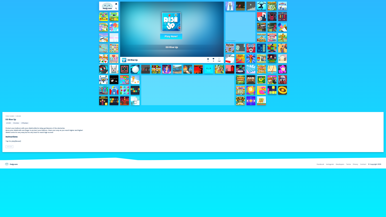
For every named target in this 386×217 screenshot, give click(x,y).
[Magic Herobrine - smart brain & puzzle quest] (103, 100)
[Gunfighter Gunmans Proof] (229, 48)
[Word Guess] (114, 100)
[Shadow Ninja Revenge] (261, 6)
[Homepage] (107, 6)
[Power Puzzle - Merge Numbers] (250, 90)
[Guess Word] (135, 90)
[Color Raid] (282, 48)
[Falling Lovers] (114, 58)
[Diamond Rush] (250, 69)
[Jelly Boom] (124, 90)
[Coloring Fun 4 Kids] (261, 79)
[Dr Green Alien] (250, 6)
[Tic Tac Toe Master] (261, 48)
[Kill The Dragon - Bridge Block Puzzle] (124, 100)
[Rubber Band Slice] (261, 90)
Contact (363, 164)
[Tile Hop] (135, 100)
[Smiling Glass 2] (114, 69)
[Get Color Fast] (240, 58)
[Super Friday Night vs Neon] (240, 69)
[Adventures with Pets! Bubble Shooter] (124, 79)
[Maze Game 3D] (250, 79)
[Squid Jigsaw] (272, 16)
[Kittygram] (261, 69)
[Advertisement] (187, 89)
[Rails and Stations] (103, 37)
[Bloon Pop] (114, 27)
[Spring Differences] (240, 100)
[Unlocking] (282, 16)
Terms (348, 164)
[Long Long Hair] (272, 69)
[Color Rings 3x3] (282, 90)
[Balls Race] (208, 69)
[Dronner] (250, 58)
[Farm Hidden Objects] (219, 69)
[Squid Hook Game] (272, 27)
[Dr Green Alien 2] (240, 48)
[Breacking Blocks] (272, 90)
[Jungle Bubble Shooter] (240, 79)
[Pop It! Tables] (261, 58)
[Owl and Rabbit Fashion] (103, 27)
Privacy (355, 164)
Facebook (320, 164)
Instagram (330, 164)
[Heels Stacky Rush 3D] (229, 6)
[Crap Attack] (282, 79)
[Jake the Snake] (114, 16)
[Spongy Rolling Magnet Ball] (282, 69)
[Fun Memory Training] (272, 37)
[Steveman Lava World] (229, 69)
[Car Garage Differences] (156, 69)
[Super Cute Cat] (114, 79)
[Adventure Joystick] (261, 100)
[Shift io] (229, 58)
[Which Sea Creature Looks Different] (261, 37)
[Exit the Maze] (124, 69)
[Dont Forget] (103, 58)
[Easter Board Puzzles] (240, 90)
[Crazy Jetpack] (282, 6)
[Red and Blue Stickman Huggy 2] (145, 69)
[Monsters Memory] (114, 48)
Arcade (18, 116)
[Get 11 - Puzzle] (250, 100)
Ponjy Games (10, 116)
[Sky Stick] (282, 37)
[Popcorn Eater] (250, 48)
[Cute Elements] (187, 69)
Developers (340, 164)
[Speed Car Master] (103, 69)
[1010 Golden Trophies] (272, 48)
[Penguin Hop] (103, 79)
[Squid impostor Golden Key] (282, 58)
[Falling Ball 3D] (135, 69)
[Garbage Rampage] (261, 27)
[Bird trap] (114, 37)
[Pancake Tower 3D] (135, 79)
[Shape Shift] (261, 16)
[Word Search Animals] (272, 6)
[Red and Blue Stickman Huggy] (240, 6)
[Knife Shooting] (282, 27)
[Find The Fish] (177, 69)
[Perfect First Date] (166, 69)
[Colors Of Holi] (103, 16)
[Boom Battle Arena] (272, 79)
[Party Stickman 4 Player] (103, 90)
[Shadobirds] (198, 69)
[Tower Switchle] (114, 90)
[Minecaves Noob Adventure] (272, 58)
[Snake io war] (103, 48)
